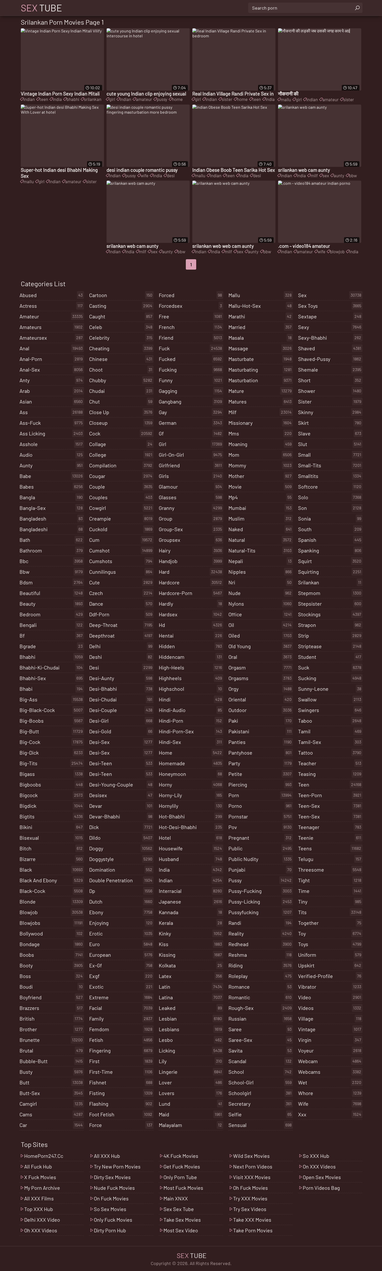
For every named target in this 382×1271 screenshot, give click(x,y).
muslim (260, 518)
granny (190, 508)
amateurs (51, 327)
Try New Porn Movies (117, 1166)
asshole (51, 444)
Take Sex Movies (182, 1220)
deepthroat (120, 635)
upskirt (329, 965)
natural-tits (260, 550)
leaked (190, 1008)
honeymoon (190, 774)
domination (120, 869)
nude (260, 593)
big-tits (51, 763)
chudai (120, 391)
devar (120, 806)
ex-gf (120, 965)
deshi (120, 657)
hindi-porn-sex (190, 731)
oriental (260, 699)
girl (112, 99)
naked (260, 529)
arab (51, 391)
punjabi (260, 869)
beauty (51, 603)
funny (190, 380)
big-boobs (51, 721)
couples (120, 497)
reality (260, 933)
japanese (190, 901)
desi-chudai (120, 699)
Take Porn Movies (253, 1230)
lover (190, 1082)
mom (260, 455)
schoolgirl (260, 1093)
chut (120, 401)
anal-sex (51, 369)
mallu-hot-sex (260, 306)
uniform (329, 955)
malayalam (190, 1125)
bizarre (51, 859)
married (260, 327)
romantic (260, 997)
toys (329, 944)
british (51, 1018)
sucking (329, 678)
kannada (190, 912)
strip (329, 635)
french (190, 327)
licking (190, 1050)
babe (51, 476)
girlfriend (190, 465)
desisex (120, 795)
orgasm (260, 667)
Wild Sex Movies (251, 1156)
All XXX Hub (107, 1156)
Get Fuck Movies (181, 1166)
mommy (260, 465)
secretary (260, 1104)
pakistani (260, 731)
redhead (260, 944)
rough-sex (260, 1008)
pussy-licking (260, 901)
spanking (329, 550)
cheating (120, 348)
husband (190, 859)
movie (260, 486)
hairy (190, 550)
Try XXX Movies (250, 1198)
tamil (329, 731)
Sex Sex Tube (178, 1209)
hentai (190, 635)
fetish (120, 1040)
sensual (260, 1125)
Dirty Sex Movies (112, 1177)
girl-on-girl (190, 455)
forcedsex (190, 306)
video (329, 997)
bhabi (51, 689)
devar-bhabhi (120, 816)
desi (171, 175)
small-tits (329, 465)
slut (329, 444)
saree (260, 1029)
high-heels (190, 667)
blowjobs (51, 923)
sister (227, 99)
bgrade (51, 646)
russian (260, 1018)
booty (51, 965)
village (329, 1018)
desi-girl (120, 721)
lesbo (190, 1040)
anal (51, 348)
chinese (120, 359)
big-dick (51, 752)
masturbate (260, 359)
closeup (120, 423)
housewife (190, 848)
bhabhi (73, 99)
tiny (329, 901)
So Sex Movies (110, 1209)
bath (51, 540)
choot (120, 369)
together (329, 923)
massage (260, 348)
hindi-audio (190, 710)
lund (190, 1104)
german (190, 423)
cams (51, 1114)
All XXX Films (39, 1198)
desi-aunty (120, 678)
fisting (120, 1093)
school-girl (260, 1082)
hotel (190, 838)
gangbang (190, 401)
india (57, 99)
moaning (260, 444)
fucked (190, 359)
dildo (120, 838)
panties (260, 742)
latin (190, 986)
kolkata (190, 965)
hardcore (190, 582)
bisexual (51, 838)
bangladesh (51, 518)
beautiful (51, 593)
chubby (120, 380)
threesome (329, 869)
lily (190, 1061)
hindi (190, 699)
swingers (329, 710)
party (260, 763)
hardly (190, 603)
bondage (51, 944)
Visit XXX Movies (252, 1177)
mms (260, 433)
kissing (190, 955)
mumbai (260, 508)
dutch (120, 901)
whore (329, 1093)
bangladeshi (51, 529)
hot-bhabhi (190, 816)
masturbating (260, 369)
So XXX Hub (316, 1156)
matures (260, 401)
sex (325, 175)
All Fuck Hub (38, 1166)
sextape (329, 316)
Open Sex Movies (322, 1177)
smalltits (329, 476)
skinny (329, 412)
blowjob (337, 251)
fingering (120, 1050)
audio (51, 455)
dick (120, 827)
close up (120, 412)
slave (329, 433)
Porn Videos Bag (321, 1188)
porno (260, 806)
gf (190, 433)
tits (329, 912)
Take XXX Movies (252, 1220)
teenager (329, 827)
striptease (329, 646)
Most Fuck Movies (183, 1188)
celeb (120, 327)
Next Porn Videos (252, 1166)
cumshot (120, 550)
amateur (144, 99)
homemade (190, 763)
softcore (329, 486)
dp (120, 891)
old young (260, 646)
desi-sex (120, 742)
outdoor (260, 710)
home (177, 99)
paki (260, 721)
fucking (190, 369)
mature (260, 391)
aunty (339, 175)
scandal (260, 1061)
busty (51, 1072)
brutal (51, 1050)
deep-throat (120, 625)
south (329, 529)
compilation (120, 465)
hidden (190, 646)
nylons (260, 603)
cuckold (120, 529)
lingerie (190, 1072)
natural (260, 540)
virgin (329, 1040)
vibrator (329, 986)
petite (260, 774)
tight (329, 880)
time (329, 891)
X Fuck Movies (40, 1177)
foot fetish (120, 1114)
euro (120, 944)
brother (51, 1029)
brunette (51, 1040)
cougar (120, 476)
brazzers (51, 1008)
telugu (329, 859)
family (120, 1018)
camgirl (51, 1104)
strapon (329, 625)
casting (120, 306)
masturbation (260, 380)
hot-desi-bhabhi (190, 827)
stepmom (329, 593)
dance (120, 603)
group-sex (190, 529)
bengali (51, 625)
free (190, 316)
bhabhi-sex (51, 678)
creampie (120, 518)
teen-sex (329, 806)
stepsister (329, 603)
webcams (329, 1072)
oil (260, 625)
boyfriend (51, 997)
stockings (329, 614)
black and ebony (51, 880)
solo (329, 497)
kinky (190, 933)
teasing (329, 774)
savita (260, 1050)
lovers (190, 1093)
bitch (51, 848)
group (190, 518)
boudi (51, 986)
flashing (120, 1104)
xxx (329, 1114)
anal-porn (51, 359)
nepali (260, 561)
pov (260, 827)
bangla (51, 497)
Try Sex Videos (249, 1209)
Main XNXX (175, 1198)
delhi (120, 646)
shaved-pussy (329, 359)
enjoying (120, 923)
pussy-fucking (260, 891)
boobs (51, 955)
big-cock (51, 742)
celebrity (120, 337)
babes (51, 486)
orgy (260, 689)
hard (190, 572)
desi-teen (120, 763)
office (260, 614)
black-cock (51, 891)
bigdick (51, 806)
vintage (329, 1029)
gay (190, 412)
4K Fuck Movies (180, 1156)
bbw (353, 175)
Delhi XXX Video (42, 1220)
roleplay (260, 976)
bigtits (51, 816)
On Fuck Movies (111, 1198)
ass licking (51, 433)
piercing (260, 784)
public (260, 848)
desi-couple (120, 710)
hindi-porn (190, 721)
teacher (329, 763)
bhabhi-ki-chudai (51, 667)
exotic (120, 986)
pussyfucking (260, 912)
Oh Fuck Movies (250, 1188)
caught (120, 316)
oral (260, 657)
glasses (190, 497)
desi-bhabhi (120, 689)
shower (329, 391)
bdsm (51, 582)
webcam (329, 1061)
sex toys (329, 306)
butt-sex (51, 1093)
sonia (329, 518)
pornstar (260, 816)
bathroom (51, 550)
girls (190, 476)
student (329, 657)
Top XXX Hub (38, 1209)
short (329, 380)
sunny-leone (329, 689)
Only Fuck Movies (113, 1220)
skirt (329, 423)
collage (120, 444)
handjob (190, 561)
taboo (329, 721)
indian (29, 99)
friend (190, 337)
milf (314, 175)
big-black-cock (51, 710)
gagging (190, 391)
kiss (190, 944)
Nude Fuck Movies (114, 1188)
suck (329, 667)
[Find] (357, 8)
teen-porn (329, 795)
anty (51, 380)
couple (120, 486)
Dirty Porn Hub (110, 1230)
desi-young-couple (120, 784)
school (260, 1072)
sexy (329, 327)
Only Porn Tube (180, 1177)
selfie (260, 1114)
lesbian (190, 1018)
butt (51, 1082)
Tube (41, 8)
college (120, 455)
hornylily (190, 806)
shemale (329, 369)
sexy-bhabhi (329, 337)
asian (51, 401)
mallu (286, 99)
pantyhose (260, 752)
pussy (162, 99)
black (51, 869)
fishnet (120, 1082)
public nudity (260, 859)
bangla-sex (51, 508)
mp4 (260, 497)
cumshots (120, 561)
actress (51, 306)
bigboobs (51, 784)
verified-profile (329, 976)
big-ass (51, 699)
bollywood (51, 933)
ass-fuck (51, 423)
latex (190, 976)
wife (144, 175)
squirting (329, 572)
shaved (329, 348)
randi (260, 923)
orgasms (260, 678)
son (329, 508)
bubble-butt (51, 1061)
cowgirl (120, 508)
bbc (51, 561)
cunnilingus (120, 572)
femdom (120, 1029)
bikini (51, 827)
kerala (190, 923)
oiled (260, 635)
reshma (260, 955)
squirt (329, 561)
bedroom (51, 614)
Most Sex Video (180, 1230)
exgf (120, 976)
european (120, 955)
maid (190, 1114)
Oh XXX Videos (40, 1230)
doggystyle (120, 859)
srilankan (92, 99)
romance (260, 986)
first (120, 1061)
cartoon (120, 295)
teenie (329, 838)
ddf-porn (120, 614)
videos (329, 1008)
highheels (190, 678)
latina (190, 997)
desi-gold (120, 731)
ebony (120, 912)
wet (329, 1082)
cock (120, 433)
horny (190, 784)
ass (51, 412)
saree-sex (260, 1040)
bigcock (51, 795)
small (329, 455)
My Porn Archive (42, 1188)
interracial (190, 891)
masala (260, 337)
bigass (51, 774)
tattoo (329, 752)
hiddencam (190, 657)
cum (120, 540)
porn (260, 795)
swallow (329, 699)
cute (120, 582)
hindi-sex (190, 742)
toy (329, 933)
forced (190, 295)
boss (51, 976)
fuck (190, 348)
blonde (51, 901)
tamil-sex (329, 742)
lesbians (190, 1029)
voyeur (329, 1050)
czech (120, 593)
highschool (190, 689)
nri (260, 582)
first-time (120, 1072)
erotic (120, 933)
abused (51, 295)
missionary (260, 423)
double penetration (120, 880)
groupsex (190, 540)
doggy (120, 848)
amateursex (51, 337)
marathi (260, 316)
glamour (190, 486)
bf (51, 635)
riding (260, 965)
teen (43, 99)
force (120, 1125)
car (51, 1125)
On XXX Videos (319, 1166)
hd (190, 625)
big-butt (51, 731)
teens (329, 848)
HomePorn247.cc (43, 1156)
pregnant (260, 838)
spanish (329, 540)
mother (260, 476)
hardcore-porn (190, 593)
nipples (260, 572)
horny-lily (190, 795)
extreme (120, 997)
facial (120, 1008)
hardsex (190, 614)
